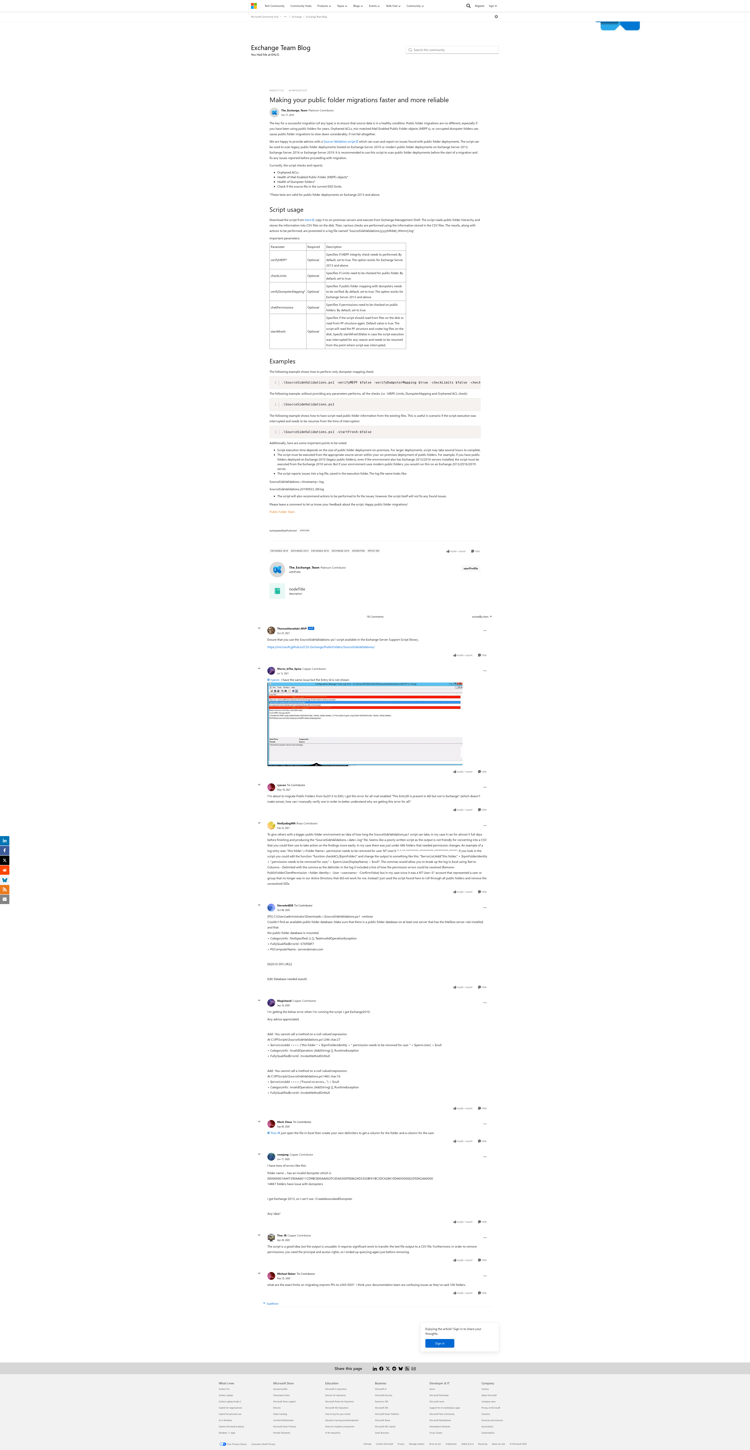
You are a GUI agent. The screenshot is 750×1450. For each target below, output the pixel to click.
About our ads (498, 1443)
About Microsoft (489, 1395)
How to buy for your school (337, 1413)
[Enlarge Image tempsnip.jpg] (364, 724)
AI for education (332, 1432)
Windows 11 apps (227, 1432)
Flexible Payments (281, 1432)
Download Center (281, 1395)
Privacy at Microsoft (490, 1407)
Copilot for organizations (230, 1407)
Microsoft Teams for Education (339, 1401)
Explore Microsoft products (231, 1426)
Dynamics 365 (381, 1401)
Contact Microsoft (384, 1443)
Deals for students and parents (339, 1426)
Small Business (382, 1432)
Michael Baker (286, 1274)
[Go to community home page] (254, 6)
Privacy (401, 1443)
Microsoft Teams (382, 1420)
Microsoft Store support (284, 1401)
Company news (488, 1401)
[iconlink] (277, 591)
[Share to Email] (414, 1368)
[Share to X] (388, 1368)
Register (480, 6)
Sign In (493, 6)
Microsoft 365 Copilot (385, 1426)
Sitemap (367, 1443)
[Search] (468, 6)
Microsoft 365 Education (336, 1407)
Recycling (482, 1443)
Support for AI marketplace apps (444, 1407)
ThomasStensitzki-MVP (292, 628)
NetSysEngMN (286, 823)
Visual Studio (435, 1432)
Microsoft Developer (439, 1395)
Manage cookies (416, 1443)
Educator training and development (342, 1420)
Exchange (297, 16)
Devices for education (335, 1395)
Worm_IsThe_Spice (289, 669)
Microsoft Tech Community (441, 1413)
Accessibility (487, 1426)
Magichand (284, 1001)
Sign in (440, 1343)
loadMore (272, 1303)
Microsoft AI (381, 1388)
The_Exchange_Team (294, 110)
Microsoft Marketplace (440, 1420)
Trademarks (451, 1443)
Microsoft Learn (436, 1401)
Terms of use (435, 1443)
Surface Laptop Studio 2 (230, 1401)
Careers (485, 1388)
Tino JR (275, 1133)
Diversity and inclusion (492, 1420)
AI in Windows (225, 1420)
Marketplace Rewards (439, 1426)
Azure (432, 1388)
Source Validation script (339, 141)
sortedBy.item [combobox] (480, 616)
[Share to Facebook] (381, 1368)
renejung (283, 1154)
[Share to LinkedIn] (375, 1368)
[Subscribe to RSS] (407, 1368)
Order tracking (280, 1413)
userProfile (471, 568)
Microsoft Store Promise (284, 1426)
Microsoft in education (335, 1388)
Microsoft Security (383, 1395)
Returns (277, 1407)
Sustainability (487, 1432)
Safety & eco (467, 1443)
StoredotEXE (285, 905)
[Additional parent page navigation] (285, 16)
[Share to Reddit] (394, 1368)
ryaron (275, 680)
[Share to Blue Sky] (401, 1368)
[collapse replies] (259, 628)
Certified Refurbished (283, 1420)
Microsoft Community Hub (265, 16)
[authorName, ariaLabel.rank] (274, 112)
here (308, 220)
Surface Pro (224, 1388)
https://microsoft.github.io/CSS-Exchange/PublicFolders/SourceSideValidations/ (321, 647)
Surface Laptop (226, 1395)
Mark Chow (284, 1122)
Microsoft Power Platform (387, 1413)
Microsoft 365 (381, 1407)
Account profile (280, 1388)
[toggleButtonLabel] (496, 16)
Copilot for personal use (230, 1413)
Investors (485, 1413)
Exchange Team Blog (316, 16)
